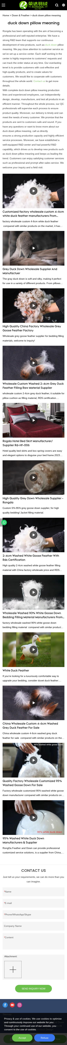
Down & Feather (21, 15)
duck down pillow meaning (46, 15)
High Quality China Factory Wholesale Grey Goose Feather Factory (32, 328)
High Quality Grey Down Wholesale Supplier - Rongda (33, 500)
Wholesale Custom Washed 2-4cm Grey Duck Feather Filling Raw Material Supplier (33, 386)
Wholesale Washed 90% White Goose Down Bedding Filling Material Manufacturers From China (33, 616)
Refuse (44, 1037)
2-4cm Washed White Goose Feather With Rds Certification (31, 558)
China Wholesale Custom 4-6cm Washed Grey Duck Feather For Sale (30, 726)
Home (6, 15)
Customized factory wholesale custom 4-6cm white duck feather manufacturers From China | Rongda (33, 214)
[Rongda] (4, 522)
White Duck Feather (16, 670)
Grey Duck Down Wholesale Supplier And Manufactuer (30, 271)
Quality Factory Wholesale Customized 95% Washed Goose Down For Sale (32, 783)
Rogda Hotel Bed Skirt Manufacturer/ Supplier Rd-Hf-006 (28, 443)
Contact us (39, 81)
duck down (51, 44)
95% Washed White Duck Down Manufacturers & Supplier (23, 840)
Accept (22, 1037)
